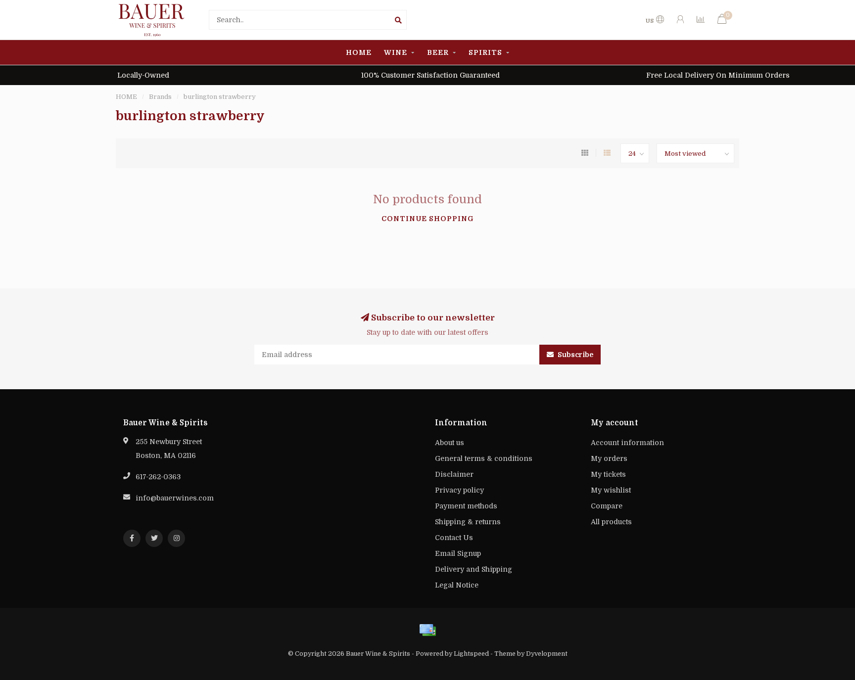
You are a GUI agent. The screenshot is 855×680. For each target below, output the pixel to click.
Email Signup (458, 553)
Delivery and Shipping (473, 569)
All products (611, 522)
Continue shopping (427, 219)
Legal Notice (456, 585)
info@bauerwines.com (175, 498)
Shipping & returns (468, 522)
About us (449, 443)
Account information (627, 443)
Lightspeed (471, 653)
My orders (609, 458)
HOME (359, 52)
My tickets (608, 474)
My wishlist (611, 490)
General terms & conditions (483, 458)
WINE (395, 52)
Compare (606, 506)
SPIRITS (485, 52)
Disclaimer (454, 474)
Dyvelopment (547, 653)
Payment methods (466, 506)
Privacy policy (459, 490)
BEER (438, 52)
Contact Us (454, 538)
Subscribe (574, 355)
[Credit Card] (427, 630)
